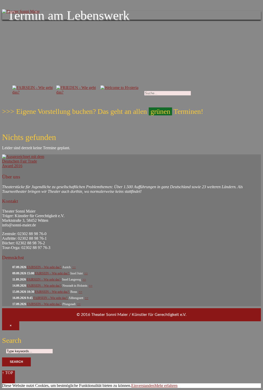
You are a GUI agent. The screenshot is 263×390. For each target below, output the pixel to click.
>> (74, 267)
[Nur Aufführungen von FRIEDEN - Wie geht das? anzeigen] (77, 93)
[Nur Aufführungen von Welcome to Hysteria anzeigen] (119, 88)
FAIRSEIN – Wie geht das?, (44, 267)
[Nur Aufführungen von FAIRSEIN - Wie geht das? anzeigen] (33, 93)
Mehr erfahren (165, 385)
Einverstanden (142, 385)
